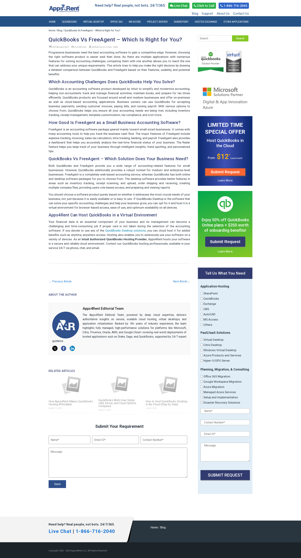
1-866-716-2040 (235, 5)
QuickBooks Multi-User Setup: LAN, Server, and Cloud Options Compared (117, 403)
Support (207, 13)
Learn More (225, 180)
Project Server (157, 21)
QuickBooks (69, 21)
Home (52, 21)
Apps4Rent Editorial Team (103, 308)
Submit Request (225, 172)
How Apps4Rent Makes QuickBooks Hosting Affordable (71, 403)
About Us (223, 13)
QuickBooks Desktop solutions (125, 230)
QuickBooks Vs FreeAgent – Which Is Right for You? (115, 39)
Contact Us (241, 13)
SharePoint (181, 21)
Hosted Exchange (206, 21)
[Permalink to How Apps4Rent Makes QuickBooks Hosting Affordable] (71, 385)
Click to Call (205, 5)
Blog (195, 13)
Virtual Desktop (93, 21)
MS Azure (135, 21)
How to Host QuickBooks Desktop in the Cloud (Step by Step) (166, 403)
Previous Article (60, 281)
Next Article (181, 281)
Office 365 (116, 21)
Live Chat (180, 5)
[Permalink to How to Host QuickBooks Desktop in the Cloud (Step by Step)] (168, 385)
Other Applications (236, 21)
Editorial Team (110, 47)
